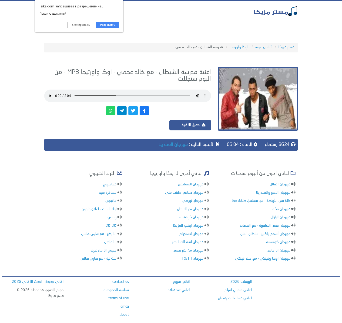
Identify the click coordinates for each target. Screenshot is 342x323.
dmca (125, 307)
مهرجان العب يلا (173, 144)
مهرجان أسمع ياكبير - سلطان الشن (265, 234)
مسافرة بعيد (108, 193)
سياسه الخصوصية (116, 290)
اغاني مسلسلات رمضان (235, 298)
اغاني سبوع (181, 282)
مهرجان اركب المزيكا (188, 226)
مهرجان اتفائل (280, 184)
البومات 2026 (241, 282)
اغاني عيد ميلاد (179, 290)
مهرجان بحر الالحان (190, 209)
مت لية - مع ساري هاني (98, 259)
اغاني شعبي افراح (238, 290)
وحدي (112, 217)
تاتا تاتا (111, 226)
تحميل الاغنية (192, 125)
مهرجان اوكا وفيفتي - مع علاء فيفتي (262, 259)
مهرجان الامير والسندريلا (273, 193)
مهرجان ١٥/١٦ (193, 259)
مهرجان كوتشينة (278, 242)
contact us (120, 282)
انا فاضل (110, 242)
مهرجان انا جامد (278, 250)
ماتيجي (111, 201)
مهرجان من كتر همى (188, 250)
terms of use (118, 298)
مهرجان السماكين (191, 184)
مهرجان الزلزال (280, 217)
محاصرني (110, 184)
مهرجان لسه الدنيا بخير (188, 242)
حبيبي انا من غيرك (104, 250)
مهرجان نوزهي (193, 201)
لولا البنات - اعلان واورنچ (99, 209)
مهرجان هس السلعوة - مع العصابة (265, 226)
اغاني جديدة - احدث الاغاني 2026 (38, 282)
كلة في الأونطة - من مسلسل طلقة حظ (261, 201)
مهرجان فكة (281, 209)
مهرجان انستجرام (191, 234)
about (124, 315)
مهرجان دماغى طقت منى (184, 193)
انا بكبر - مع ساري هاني (99, 234)
